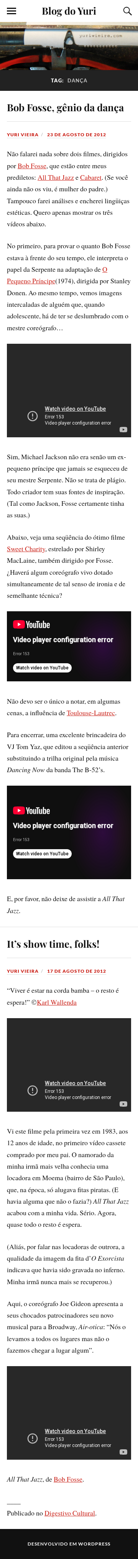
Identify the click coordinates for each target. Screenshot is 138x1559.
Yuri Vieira (23, 134)
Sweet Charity (26, 548)
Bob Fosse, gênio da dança (65, 107)
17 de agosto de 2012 (76, 971)
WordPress (94, 1544)
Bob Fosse (32, 165)
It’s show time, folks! (53, 943)
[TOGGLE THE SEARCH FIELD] (126, 11)
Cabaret (91, 177)
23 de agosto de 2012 (76, 134)
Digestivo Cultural (69, 1512)
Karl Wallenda (57, 1002)
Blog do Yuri (69, 10)
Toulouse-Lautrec (91, 712)
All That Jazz (56, 177)
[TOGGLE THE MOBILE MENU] (11, 11)
